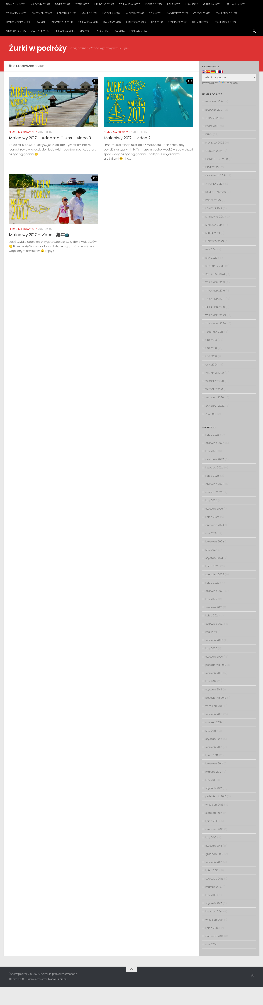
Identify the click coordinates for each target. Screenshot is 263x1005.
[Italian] (217, 71)
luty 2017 (210, 780)
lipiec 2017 (211, 755)
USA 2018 (41, 22)
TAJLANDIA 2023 (16, 13)
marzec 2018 (213, 722)
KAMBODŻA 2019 (177, 13)
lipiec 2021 (211, 615)
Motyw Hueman (57, 979)
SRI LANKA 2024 (237, 4)
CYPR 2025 (82, 4)
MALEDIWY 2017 (136, 22)
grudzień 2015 (214, 854)
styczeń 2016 (213, 846)
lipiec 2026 (212, 434)
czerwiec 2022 (214, 591)
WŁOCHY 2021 (202, 13)
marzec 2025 (214, 492)
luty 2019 (210, 681)
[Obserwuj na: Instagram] (252, 975)
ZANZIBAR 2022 (67, 13)
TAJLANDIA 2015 (64, 31)
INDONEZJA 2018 (62, 22)
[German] (213, 71)
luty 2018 (210, 730)
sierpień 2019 (213, 673)
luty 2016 (210, 837)
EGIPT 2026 (62, 4)
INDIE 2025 (174, 4)
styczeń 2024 (214, 558)
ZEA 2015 (102, 31)
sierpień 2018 (213, 714)
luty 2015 (210, 895)
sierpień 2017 (213, 747)
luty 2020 (211, 648)
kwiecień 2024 (214, 541)
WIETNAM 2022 (42, 13)
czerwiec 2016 (214, 829)
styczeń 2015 (213, 903)
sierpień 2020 (214, 640)
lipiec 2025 (212, 476)
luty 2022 (211, 599)
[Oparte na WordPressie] (23, 979)
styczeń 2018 (213, 739)
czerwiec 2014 (214, 936)
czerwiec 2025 (214, 484)
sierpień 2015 (213, 862)
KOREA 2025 (153, 4)
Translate (232, 83)
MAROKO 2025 (104, 4)
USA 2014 (119, 31)
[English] (204, 71)
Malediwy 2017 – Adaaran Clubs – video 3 (50, 138)
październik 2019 (215, 665)
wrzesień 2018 (214, 706)
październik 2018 (215, 698)
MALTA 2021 (89, 13)
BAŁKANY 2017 (112, 22)
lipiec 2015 (211, 870)
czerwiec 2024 (214, 525)
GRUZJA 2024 (212, 4)
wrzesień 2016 (214, 804)
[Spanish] (208, 71)
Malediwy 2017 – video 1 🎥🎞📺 (39, 235)
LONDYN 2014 (138, 31)
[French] (221, 71)
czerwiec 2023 (214, 574)
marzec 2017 (213, 772)
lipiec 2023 (212, 566)
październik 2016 (215, 796)
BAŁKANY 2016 (201, 22)
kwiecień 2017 (214, 763)
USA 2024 (192, 4)
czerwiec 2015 (214, 878)
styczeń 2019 (213, 689)
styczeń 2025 (214, 508)
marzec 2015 (213, 887)
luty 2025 (211, 500)
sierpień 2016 (213, 813)
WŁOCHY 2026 (40, 4)
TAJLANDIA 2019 (226, 13)
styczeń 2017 (213, 788)
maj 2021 (211, 632)
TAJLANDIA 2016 (225, 22)
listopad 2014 (213, 911)
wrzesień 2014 (214, 920)
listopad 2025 (214, 467)
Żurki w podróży (38, 48)
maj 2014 (211, 944)
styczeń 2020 (214, 656)
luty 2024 (211, 550)
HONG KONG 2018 (18, 22)
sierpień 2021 (213, 607)
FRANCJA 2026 (16, 4)
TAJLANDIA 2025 (129, 4)
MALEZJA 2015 (40, 31)
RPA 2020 (155, 13)
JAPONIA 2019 (111, 13)
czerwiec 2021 (214, 624)
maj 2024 (211, 533)
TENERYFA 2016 (177, 22)
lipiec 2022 (212, 582)
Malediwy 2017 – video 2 (127, 138)
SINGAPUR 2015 (16, 31)
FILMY (12, 132)
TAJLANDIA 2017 (88, 22)
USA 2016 (157, 22)
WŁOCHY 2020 (134, 13)
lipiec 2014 (211, 928)
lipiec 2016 (211, 821)
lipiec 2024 (212, 517)
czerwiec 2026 (214, 443)
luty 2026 (211, 451)
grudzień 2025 (214, 459)
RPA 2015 (85, 31)
